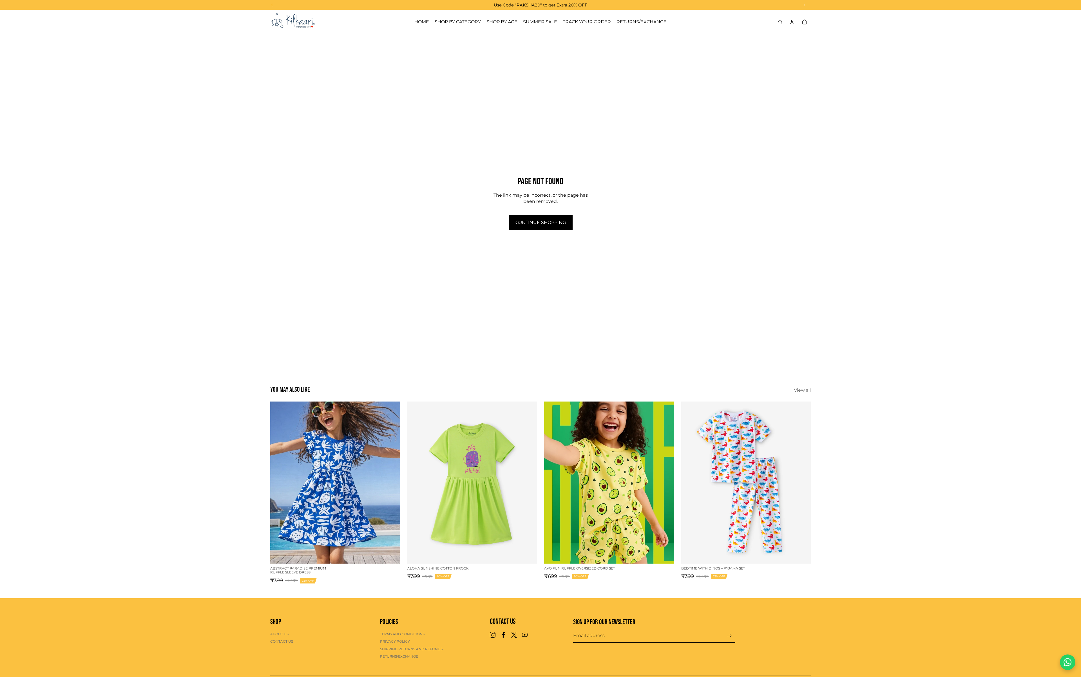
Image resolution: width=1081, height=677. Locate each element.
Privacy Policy (395, 642)
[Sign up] (729, 636)
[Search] (780, 22)
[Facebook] (503, 635)
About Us (279, 634)
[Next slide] (391, 482)
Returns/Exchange (399, 656)
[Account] (792, 22)
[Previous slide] (278, 482)
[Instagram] (492, 635)
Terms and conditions (402, 634)
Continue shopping (540, 222)
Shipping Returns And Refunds (411, 649)
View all (802, 390)
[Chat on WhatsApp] (1067, 662)
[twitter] (514, 635)
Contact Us (281, 642)
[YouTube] (525, 635)
